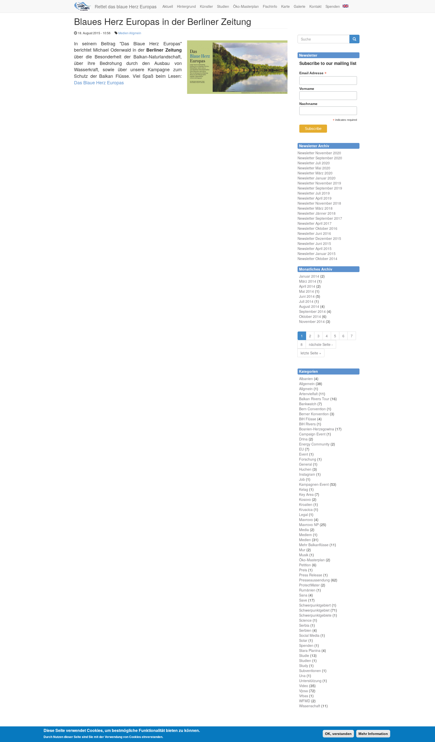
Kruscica (306, 509)
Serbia (304, 625)
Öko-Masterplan (246, 6)
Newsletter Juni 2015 (314, 243)
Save (303, 600)
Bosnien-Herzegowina (316, 428)
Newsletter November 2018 (319, 203)
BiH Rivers (307, 423)
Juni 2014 (307, 296)
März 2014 (307, 281)
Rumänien (307, 589)
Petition (305, 564)
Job (302, 479)
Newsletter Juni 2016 (314, 233)
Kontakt (315, 6)
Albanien (306, 378)
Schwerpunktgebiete (315, 615)
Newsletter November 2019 (319, 183)
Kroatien (305, 504)
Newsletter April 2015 (315, 248)
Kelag (303, 489)
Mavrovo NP (309, 524)
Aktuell (167, 6)
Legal (303, 514)
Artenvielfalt (308, 393)
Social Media (309, 635)
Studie (304, 655)
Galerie (299, 6)
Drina (303, 438)
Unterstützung (310, 680)
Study (303, 665)
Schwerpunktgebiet (314, 610)
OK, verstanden (338, 734)
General (305, 464)
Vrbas (303, 695)
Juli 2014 (306, 301)
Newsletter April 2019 (315, 198)
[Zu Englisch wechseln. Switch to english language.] (345, 5)
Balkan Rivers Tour (314, 398)
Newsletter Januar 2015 (317, 253)
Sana (303, 595)
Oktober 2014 (310, 316)
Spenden (332, 6)
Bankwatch (307, 403)
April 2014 (307, 286)
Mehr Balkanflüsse (314, 544)
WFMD (304, 700)
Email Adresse (313, 73)
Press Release (310, 574)
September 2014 (312, 311)
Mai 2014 (306, 291)
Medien (123, 33)
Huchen (305, 469)
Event (303, 454)
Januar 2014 (309, 276)
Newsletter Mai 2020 (314, 167)
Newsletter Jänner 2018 (317, 213)
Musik (303, 554)
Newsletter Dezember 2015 (319, 238)
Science (305, 620)
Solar (303, 640)
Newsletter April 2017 (315, 223)
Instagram (307, 474)
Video (303, 685)
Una (302, 675)
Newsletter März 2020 (315, 172)
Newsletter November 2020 (319, 152)
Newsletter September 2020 (320, 157)
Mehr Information (373, 734)
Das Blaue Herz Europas (99, 82)
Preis (303, 569)
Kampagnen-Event (314, 484)
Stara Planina (309, 650)
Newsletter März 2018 (315, 208)
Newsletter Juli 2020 (314, 162)
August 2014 (309, 306)
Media (304, 529)
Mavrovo (306, 519)
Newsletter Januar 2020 (317, 177)
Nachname (308, 104)
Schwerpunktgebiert (315, 605)
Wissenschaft (309, 705)
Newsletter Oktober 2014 (317, 258)
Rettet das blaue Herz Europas (126, 6)
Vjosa (303, 690)
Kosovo (305, 499)
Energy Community (314, 444)
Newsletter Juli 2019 (314, 193)
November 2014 (312, 321)
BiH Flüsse (307, 418)
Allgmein (135, 33)
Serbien (305, 630)
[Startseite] (84, 6)
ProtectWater (309, 584)
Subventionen (310, 670)
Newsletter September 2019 (320, 188)
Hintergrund (186, 6)
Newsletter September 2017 (320, 218)
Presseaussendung (314, 579)
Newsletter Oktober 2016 (317, 228)
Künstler (206, 6)
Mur (302, 549)
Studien (223, 6)
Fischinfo (270, 6)
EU (301, 449)
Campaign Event (312, 433)
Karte (285, 6)
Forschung (307, 459)
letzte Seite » (311, 352)
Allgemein (307, 383)
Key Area (306, 494)
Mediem (305, 534)
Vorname (306, 89)
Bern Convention (312, 408)
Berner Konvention (314, 413)
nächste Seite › (321, 344)
